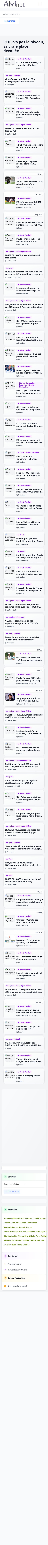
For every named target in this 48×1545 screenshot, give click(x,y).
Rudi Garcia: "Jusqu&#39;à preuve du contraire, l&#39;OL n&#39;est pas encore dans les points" (23, 766)
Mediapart (11, 626)
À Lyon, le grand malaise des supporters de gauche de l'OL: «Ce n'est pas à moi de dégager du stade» (23, 623)
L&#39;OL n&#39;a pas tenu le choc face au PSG (22, 129)
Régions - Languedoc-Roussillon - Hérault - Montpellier (27, 385)
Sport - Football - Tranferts (29, 453)
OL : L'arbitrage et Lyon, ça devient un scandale (29, 957)
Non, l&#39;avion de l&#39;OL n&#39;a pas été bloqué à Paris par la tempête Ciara (24, 307)
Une (9, 859)
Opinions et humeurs (16, 617)
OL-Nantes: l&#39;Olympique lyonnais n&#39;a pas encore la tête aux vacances (24, 717)
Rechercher (9, 21)
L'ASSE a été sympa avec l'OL (28, 1076)
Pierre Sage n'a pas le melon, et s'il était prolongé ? (26, 164)
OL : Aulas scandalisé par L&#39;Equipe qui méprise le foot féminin (29, 799)
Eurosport (10, 85)
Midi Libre (22, 396)
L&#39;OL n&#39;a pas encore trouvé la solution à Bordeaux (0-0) (23, 880)
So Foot (21, 376)
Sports (22, 551)
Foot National (23, 244)
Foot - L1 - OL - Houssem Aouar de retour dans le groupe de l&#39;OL (28, 475)
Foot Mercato (23, 294)
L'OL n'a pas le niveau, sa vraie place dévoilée (28, 63)
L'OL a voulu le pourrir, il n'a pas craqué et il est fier (29, 441)
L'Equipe (21, 343)
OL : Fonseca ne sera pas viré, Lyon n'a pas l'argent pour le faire (28, 660)
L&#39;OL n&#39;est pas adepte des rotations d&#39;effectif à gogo (22, 831)
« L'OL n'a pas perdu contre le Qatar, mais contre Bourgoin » (29, 147)
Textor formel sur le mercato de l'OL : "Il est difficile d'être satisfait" (23, 638)
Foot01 (20, 68)
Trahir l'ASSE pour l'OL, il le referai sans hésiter (29, 182)
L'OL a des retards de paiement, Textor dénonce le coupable (29, 426)
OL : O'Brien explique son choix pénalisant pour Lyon (28, 323)
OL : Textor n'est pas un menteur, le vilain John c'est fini (27, 750)
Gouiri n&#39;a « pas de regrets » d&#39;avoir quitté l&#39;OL (21, 781)
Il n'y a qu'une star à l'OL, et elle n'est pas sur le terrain (28, 701)
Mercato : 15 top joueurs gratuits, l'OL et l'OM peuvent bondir (28, 943)
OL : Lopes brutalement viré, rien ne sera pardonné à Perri (29, 409)
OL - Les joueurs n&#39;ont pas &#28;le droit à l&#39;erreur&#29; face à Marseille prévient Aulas (23, 1045)
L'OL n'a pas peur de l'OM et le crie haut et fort (28, 203)
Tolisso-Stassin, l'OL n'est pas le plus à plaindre (28, 355)
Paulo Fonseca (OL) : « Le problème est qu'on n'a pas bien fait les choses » (29, 680)
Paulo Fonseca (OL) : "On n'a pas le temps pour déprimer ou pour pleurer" (29, 241)
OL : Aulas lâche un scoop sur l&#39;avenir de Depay (29, 507)
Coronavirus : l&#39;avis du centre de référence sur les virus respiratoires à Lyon (23, 992)
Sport (10, 268)
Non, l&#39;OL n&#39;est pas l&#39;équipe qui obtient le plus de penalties (22, 865)
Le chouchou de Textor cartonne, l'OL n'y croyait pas (28, 733)
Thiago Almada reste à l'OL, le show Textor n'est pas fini (28, 1061)
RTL (19, 819)
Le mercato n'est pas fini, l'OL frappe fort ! (28, 1027)
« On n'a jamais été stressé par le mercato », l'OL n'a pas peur (29, 225)
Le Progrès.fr (11, 134)
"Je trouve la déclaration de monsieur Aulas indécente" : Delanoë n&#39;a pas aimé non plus (23, 849)
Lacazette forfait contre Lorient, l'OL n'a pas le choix (28, 98)
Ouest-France (23, 544)
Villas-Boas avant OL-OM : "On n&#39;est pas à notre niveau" (20, 80)
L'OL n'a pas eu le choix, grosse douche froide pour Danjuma (29, 114)
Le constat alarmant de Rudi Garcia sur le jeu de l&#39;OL (28, 290)
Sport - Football (25, 59)
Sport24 (21, 594)
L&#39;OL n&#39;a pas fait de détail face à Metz (22, 256)
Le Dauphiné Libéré (14, 277)
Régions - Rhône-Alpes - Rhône (19, 125)
